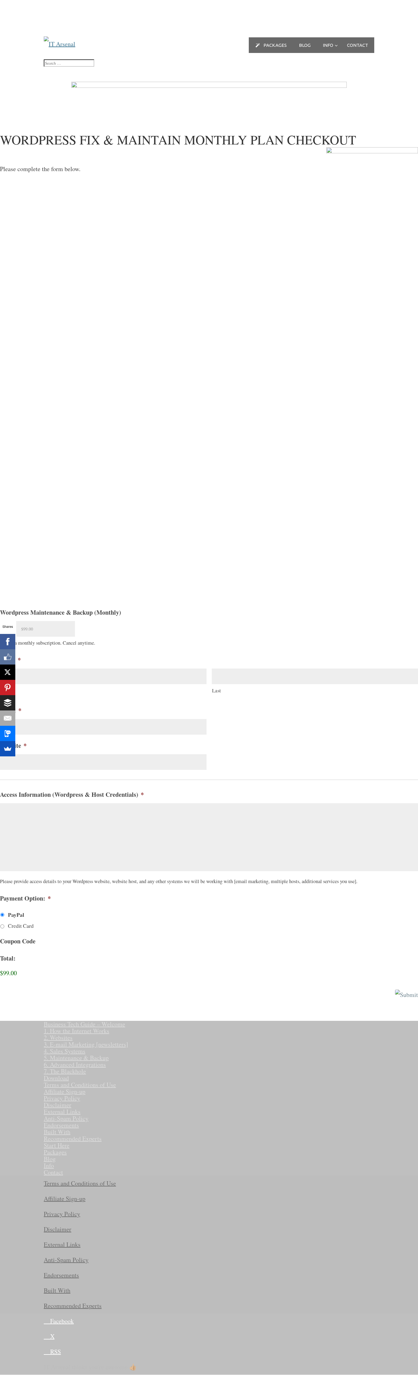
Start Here (56, 1145)
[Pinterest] (7, 687)
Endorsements (61, 1125)
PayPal (16, 915)
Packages (55, 1152)
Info (49, 1165)
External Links (62, 1111)
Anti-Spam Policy (66, 1118)
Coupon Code (17, 941)
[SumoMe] (7, 748)
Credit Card (21, 925)
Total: (8, 958)
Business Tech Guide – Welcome (84, 1024)
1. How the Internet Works (76, 1031)
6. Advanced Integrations (75, 1064)
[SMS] (7, 733)
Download (56, 1078)
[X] (7, 672)
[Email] (7, 718)
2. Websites (58, 1037)
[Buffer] (7, 702)
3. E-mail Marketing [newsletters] (86, 1044)
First (5, 690)
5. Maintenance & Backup (76, 1058)
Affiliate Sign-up (64, 1091)
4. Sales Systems (64, 1051)
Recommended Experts (73, 1138)
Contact (53, 1172)
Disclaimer (57, 1105)
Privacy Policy (62, 1098)
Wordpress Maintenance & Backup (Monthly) (60, 612)
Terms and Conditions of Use (80, 1085)
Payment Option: (25, 898)
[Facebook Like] (7, 657)
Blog (50, 1159)
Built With (57, 1132)
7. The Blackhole (65, 1071)
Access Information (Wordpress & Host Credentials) (72, 795)
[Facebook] (7, 641)
